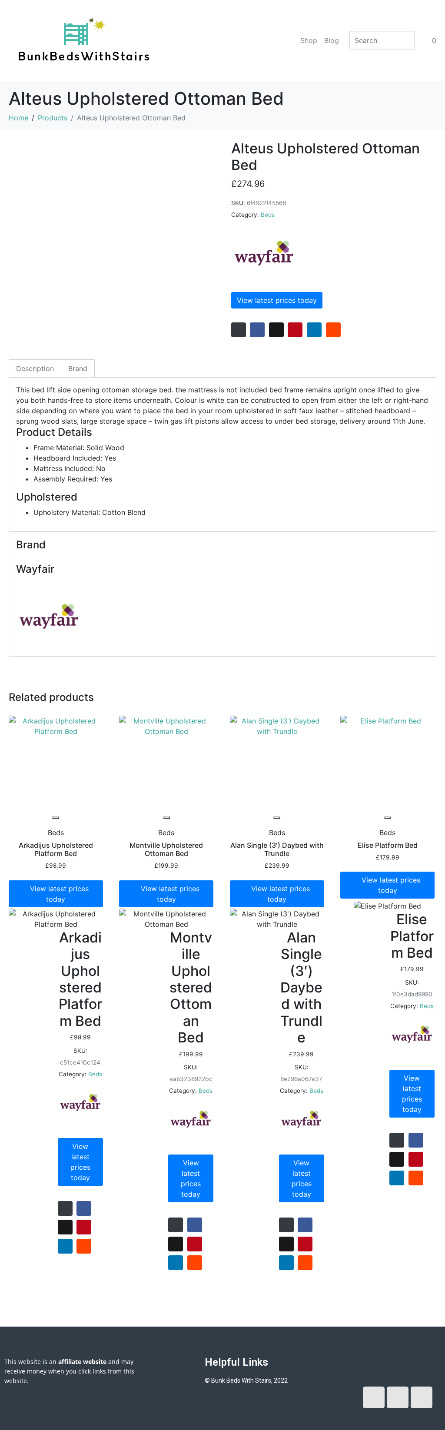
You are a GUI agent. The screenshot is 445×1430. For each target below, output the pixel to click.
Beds (268, 214)
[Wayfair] (263, 253)
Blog (331, 40)
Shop (308, 40)
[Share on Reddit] (333, 329)
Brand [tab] (77, 368)
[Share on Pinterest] (295, 329)
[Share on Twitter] (276, 329)
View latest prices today (277, 300)
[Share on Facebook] (257, 329)
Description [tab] (35, 368)
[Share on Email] (238, 329)
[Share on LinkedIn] (314, 329)
